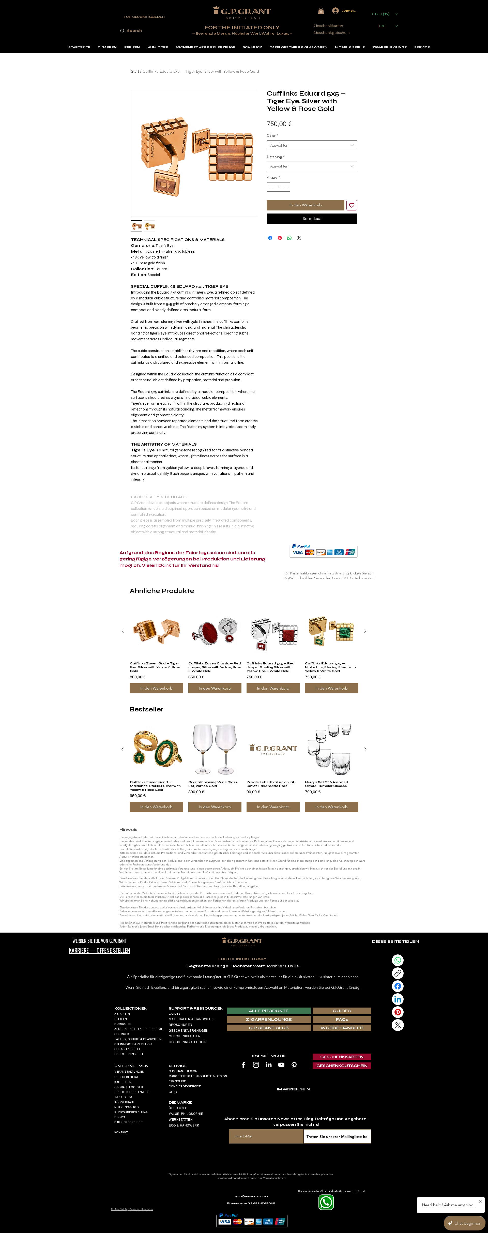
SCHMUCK (121, 1034)
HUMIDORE (122, 1024)
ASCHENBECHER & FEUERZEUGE (138, 1029)
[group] (244, 649)
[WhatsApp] (398, 960)
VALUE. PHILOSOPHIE (186, 1114)
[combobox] (312, 145)
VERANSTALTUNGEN (129, 1071)
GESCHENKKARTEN (185, 1036)
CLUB (173, 1092)
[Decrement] (271, 186)
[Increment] (286, 186)
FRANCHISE (177, 1081)
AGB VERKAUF (124, 1102)
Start (135, 71)
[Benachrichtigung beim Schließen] (480, 1201)
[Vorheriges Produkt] (122, 631)
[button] (321, 10)
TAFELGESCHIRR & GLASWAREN (138, 1039)
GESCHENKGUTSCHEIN (188, 1042)
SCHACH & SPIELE (127, 1049)
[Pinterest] (294, 1065)
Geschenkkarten (328, 25)
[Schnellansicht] (156, 631)
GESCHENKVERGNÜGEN (188, 1030)
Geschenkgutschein (332, 32)
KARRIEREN (123, 1082)
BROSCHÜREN (180, 1025)
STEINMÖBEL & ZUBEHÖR (133, 1044)
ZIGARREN (122, 1014)
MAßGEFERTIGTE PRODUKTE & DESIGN (198, 1076)
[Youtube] (281, 1065)
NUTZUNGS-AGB (126, 1107)
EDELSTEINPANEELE (129, 1054)
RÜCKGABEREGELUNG (131, 1112)
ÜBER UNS (177, 1108)
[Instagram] (256, 1065)
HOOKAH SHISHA (126, 1059)
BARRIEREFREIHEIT (128, 1122)
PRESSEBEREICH (126, 1077)
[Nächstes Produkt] (365, 631)
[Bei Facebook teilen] (270, 238)
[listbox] (385, 14)
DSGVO (119, 1117)
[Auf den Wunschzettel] (351, 205)
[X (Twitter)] (398, 1025)
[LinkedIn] (269, 1065)
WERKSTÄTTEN (181, 1119)
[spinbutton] (278, 186)
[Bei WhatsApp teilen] (289, 238)
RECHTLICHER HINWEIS (131, 1092)
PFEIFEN (120, 1019)
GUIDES (174, 1013)
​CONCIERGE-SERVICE (185, 1086)
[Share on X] (299, 238)
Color (272, 135)
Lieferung (276, 156)
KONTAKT (121, 1132)
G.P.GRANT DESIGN (183, 1071)
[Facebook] (243, 1065)
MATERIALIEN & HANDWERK (191, 1019)
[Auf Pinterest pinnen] (280, 238)
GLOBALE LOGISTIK (128, 1087)
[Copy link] (398, 973)
